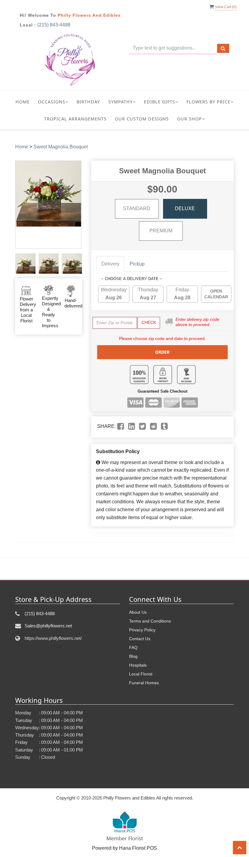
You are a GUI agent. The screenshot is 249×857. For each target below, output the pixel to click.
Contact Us (139, 638)
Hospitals (138, 665)
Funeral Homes (144, 682)
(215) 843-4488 (53, 24)
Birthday (88, 102)
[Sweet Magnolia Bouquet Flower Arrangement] (25, 263)
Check (149, 322)
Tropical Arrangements (75, 119)
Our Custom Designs (142, 119)
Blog (133, 656)
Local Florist (140, 673)
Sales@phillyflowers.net (48, 625)
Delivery (110, 263)
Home (22, 102)
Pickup (137, 263)
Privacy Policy (142, 629)
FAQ (133, 647)
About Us (138, 612)
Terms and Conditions (150, 621)
